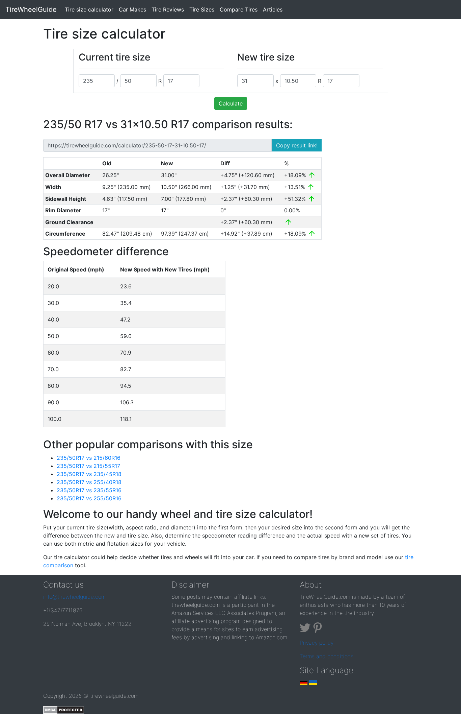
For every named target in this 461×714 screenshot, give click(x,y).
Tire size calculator (90, 9)
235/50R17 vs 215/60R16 (88, 457)
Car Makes (132, 9)
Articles (272, 9)
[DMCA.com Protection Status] (63, 709)
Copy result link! (297, 145)
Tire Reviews (168, 9)
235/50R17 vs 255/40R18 (89, 482)
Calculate (231, 103)
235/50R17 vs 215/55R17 (88, 465)
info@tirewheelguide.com (74, 596)
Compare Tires (238, 9)
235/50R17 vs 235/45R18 (89, 474)
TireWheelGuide (31, 9)
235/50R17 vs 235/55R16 (89, 490)
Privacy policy (316, 642)
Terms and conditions (326, 656)
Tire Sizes (201, 9)
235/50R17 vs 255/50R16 (89, 498)
